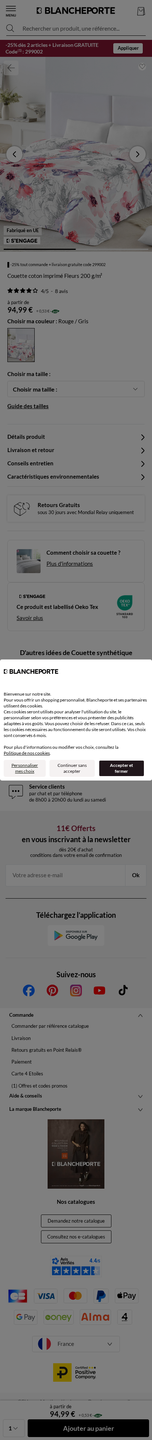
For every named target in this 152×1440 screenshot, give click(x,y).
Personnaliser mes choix (24, 768)
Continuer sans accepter (72, 768)
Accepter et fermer (121, 768)
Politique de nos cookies (27, 753)
